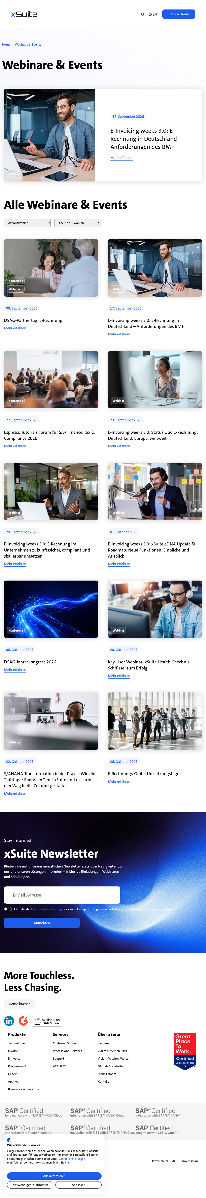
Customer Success (65, 1043)
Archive (13, 1081)
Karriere (103, 1043)
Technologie (16, 1043)
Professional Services (67, 1051)
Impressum (190, 1161)
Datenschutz (159, 1161)
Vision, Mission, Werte (113, 1058)
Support (58, 1058)
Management (107, 1074)
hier (67, 1162)
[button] (14, 173)
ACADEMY (60, 1066)
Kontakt (103, 1081)
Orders (13, 1074)
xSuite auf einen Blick (112, 1051)
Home (6, 44)
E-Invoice (14, 1058)
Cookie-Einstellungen (72, 1158)
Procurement (17, 1066)
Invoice (13, 1051)
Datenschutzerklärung (46, 909)
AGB (175, 1161)
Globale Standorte (110, 1066)
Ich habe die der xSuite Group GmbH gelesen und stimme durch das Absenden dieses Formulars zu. (97, 909)
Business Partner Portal (24, 1089)
